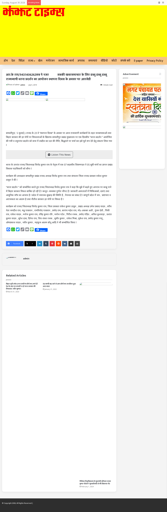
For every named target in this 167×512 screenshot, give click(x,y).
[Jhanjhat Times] (34, 11)
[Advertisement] (83, 37)
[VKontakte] (64, 243)
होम (6, 60)
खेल (40, 60)
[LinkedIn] (39, 243)
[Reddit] (58, 243)
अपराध (81, 60)
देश (13, 60)
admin (22, 85)
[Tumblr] (46, 243)
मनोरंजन (50, 60)
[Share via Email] (71, 243)
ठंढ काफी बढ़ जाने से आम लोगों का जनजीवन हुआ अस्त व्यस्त (59, 285)
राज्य (30, 60)
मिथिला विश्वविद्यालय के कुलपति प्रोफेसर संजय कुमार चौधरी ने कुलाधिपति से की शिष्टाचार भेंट (95, 482)
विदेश (22, 60)
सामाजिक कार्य (66, 60)
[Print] (77, 243)
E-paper (138, 60)
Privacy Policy (155, 60)
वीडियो (104, 60)
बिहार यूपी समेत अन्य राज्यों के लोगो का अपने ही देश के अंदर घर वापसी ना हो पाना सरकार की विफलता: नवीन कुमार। (22, 286)
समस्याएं (92, 60)
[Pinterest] (52, 243)
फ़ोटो (114, 60)
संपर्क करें (125, 60)
